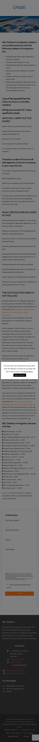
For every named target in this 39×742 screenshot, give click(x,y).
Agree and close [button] (20, 375)
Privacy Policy (28, 372)
